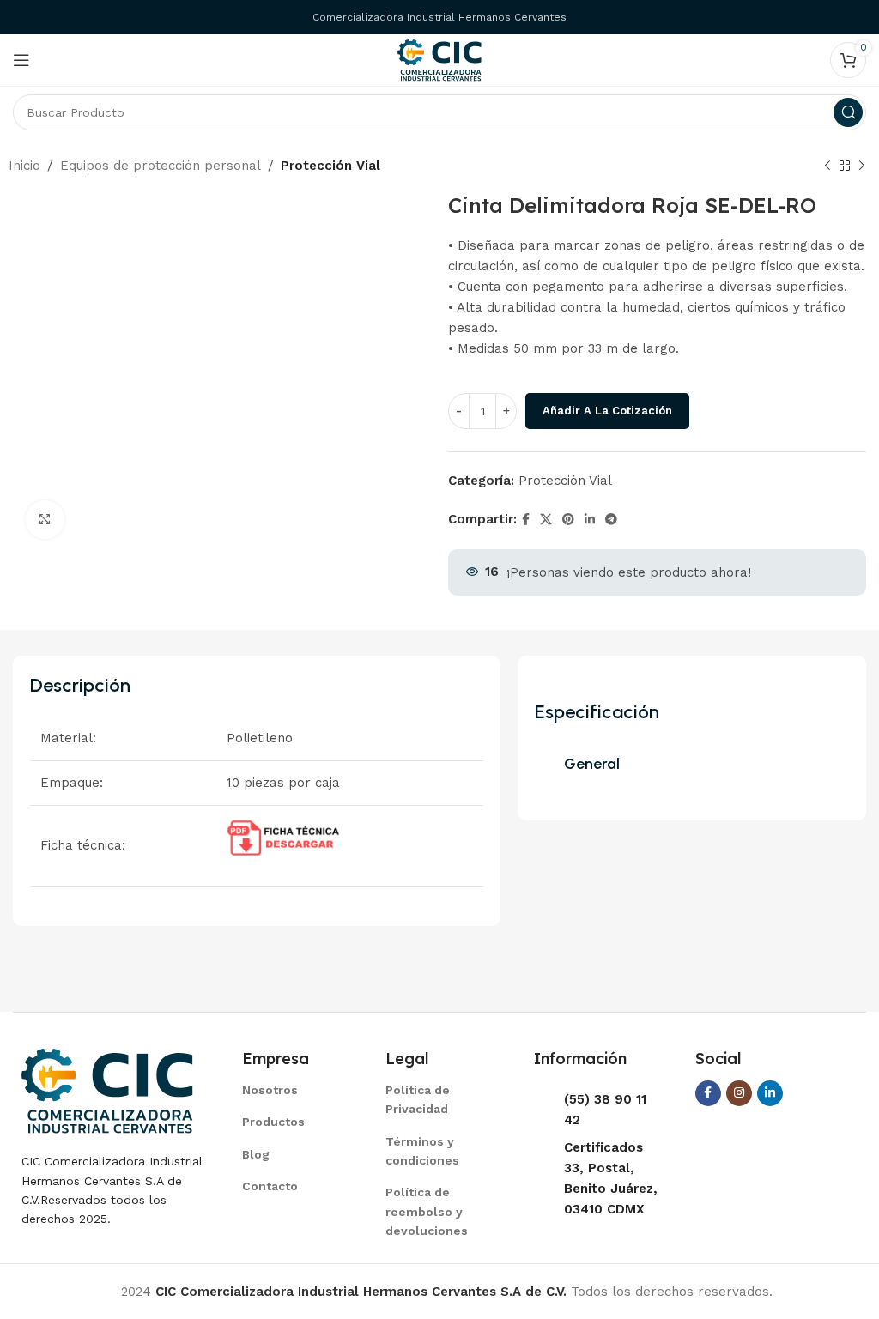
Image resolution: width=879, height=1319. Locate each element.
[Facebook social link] (526, 519)
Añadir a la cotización (607, 410)
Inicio (24, 165)
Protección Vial (330, 165)
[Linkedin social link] (589, 519)
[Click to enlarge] (45, 519)
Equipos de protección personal (160, 165)
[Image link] (107, 1090)
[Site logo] (439, 59)
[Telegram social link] (611, 519)
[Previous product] (827, 166)
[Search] (848, 112)
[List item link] (292, 1089)
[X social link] (546, 519)
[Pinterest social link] (568, 519)
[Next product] (861, 166)
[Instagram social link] (739, 1093)
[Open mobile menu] (21, 60)
